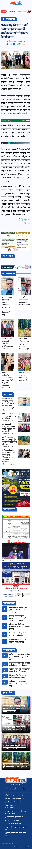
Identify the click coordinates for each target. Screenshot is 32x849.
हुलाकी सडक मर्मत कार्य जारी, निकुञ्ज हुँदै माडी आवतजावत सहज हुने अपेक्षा (15, 765)
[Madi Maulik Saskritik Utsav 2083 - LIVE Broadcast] (16, 551)
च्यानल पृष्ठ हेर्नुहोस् (6, 560)
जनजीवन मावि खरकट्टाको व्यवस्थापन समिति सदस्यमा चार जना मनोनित (15, 747)
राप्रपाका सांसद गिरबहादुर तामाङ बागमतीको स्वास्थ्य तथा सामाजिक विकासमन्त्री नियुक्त (14, 709)
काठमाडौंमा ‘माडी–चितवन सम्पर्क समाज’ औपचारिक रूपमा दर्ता (14, 728)
